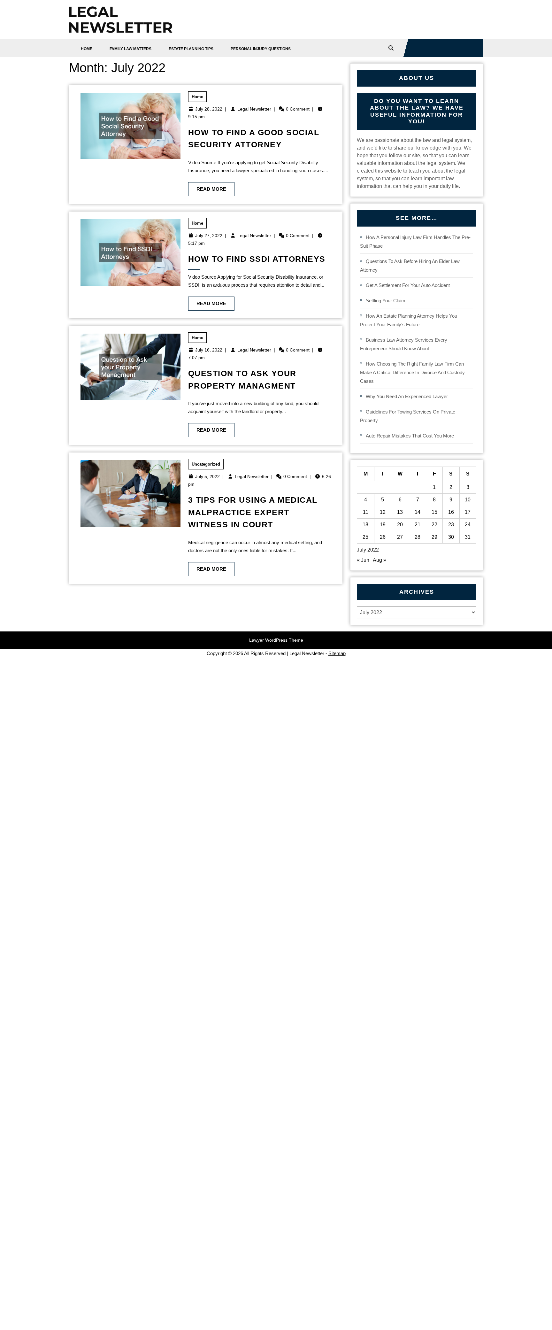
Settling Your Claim (385, 300)
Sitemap (337, 653)
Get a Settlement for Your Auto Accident (408, 285)
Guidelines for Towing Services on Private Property (407, 416)
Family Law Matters (130, 49)
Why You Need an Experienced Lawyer (407, 396)
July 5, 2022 (207, 476)
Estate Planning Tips (191, 49)
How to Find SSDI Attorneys (257, 258)
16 (451, 512)
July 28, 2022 (208, 109)
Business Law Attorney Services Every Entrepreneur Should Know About (403, 344)
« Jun (363, 560)
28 (417, 537)
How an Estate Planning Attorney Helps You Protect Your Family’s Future (408, 320)
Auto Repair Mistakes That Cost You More (410, 435)
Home (86, 49)
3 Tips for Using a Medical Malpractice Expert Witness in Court (253, 512)
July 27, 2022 (208, 235)
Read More (207, 187)
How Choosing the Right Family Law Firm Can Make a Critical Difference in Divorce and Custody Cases (412, 372)
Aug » (379, 560)
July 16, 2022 (208, 349)
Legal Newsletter (254, 109)
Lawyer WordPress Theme (276, 640)
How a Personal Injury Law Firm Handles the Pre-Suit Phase (415, 242)
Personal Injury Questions (261, 49)
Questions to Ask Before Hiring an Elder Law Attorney (410, 266)
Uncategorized (206, 464)
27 (400, 537)
